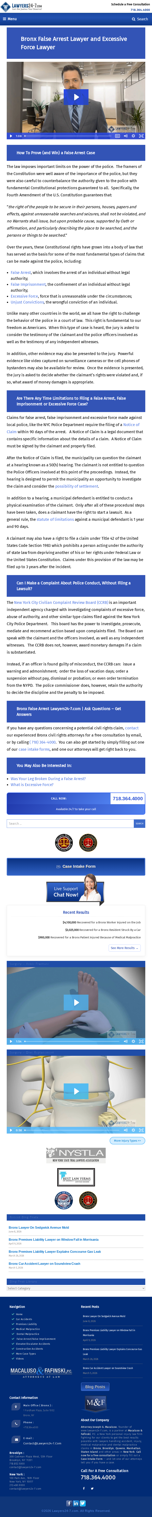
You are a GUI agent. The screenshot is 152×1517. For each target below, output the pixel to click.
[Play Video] (11, 1041)
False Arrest (21, 272)
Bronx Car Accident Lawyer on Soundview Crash (44, 1263)
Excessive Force (24, 296)
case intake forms (34, 749)
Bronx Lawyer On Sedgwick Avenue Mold (39, 1227)
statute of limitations (55, 519)
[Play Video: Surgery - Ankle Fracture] (76, 1002)
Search (141, 19)
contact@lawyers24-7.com (42, 1443)
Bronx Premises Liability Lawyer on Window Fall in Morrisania (54, 1239)
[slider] (72, 1041)
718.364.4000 (140, 10)
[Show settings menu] (133, 1041)
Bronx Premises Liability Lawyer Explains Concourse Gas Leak (55, 1251)
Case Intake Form (79, 866)
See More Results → (125, 948)
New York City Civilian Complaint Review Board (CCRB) (61, 602)
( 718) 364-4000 (42, 742)
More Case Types (26, 1353)
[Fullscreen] (141, 1041)
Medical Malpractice (28, 1329)
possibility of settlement (76, 486)
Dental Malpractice (28, 1334)
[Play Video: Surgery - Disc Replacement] (76, 1091)
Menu (11, 19)
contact (132, 728)
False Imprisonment (28, 284)
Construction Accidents (29, 1348)
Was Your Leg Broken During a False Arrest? (48, 778)
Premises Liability (26, 1324)
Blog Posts (95, 1387)
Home (19, 1314)
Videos (20, 1358)
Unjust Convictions (27, 302)
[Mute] (125, 1041)
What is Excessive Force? (32, 784)
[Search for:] (76, 823)
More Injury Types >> (127, 1140)
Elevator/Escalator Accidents (33, 1344)
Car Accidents (24, 1319)
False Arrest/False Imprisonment (36, 1339)
